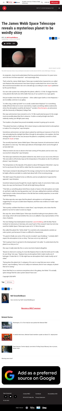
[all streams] (59, 8)
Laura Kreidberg (38, 222)
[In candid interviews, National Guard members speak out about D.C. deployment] (7, 337)
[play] (4, 8)
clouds (11, 139)
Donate (55, 2)
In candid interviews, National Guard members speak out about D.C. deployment (35, 334)
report (50, 85)
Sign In (47, 2)
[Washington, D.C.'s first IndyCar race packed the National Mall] (7, 325)
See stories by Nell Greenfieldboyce (22, 300)
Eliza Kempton (42, 108)
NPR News (9, 282)
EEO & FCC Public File (28, 397)
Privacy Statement (40, 397)
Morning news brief (7, 358)
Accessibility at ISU (52, 393)
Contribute (38, 393)
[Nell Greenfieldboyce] (5, 298)
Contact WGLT (26, 393)
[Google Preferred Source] (31, 375)
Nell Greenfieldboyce (12, 37)
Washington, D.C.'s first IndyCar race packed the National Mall (30, 322)
